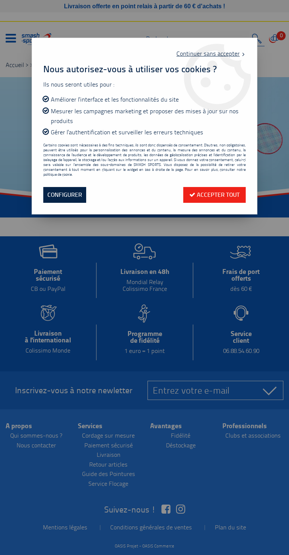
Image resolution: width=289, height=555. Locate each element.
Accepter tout (217, 194)
